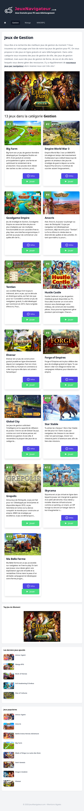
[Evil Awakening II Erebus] (9, 685)
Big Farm (11, 148)
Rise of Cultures (21, 693)
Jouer (32, 181)
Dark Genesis (20, 762)
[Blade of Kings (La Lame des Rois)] (9, 755)
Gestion (15, 22)
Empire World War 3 (57, 148)
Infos (33, 176)
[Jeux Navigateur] (31, 10)
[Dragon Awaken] (9, 774)
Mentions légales (54, 804)
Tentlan (11, 287)
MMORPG (41, 22)
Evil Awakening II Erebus (24, 683)
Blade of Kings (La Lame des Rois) (28, 753)
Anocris (49, 218)
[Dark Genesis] (9, 764)
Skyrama (50, 490)
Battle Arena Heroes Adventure (27, 734)
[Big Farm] (9, 745)
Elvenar (11, 355)
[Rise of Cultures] (9, 695)
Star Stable (51, 424)
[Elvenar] (9, 783)
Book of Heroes (21, 674)
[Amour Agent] (9, 657)
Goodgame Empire (17, 218)
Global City (12, 421)
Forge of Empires (55, 357)
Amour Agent (20, 655)
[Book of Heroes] (9, 676)
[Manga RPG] (9, 666)
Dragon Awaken (21, 772)
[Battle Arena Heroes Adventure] (9, 736)
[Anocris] (9, 726)
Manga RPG (19, 664)
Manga (28, 22)
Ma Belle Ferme (15, 559)
